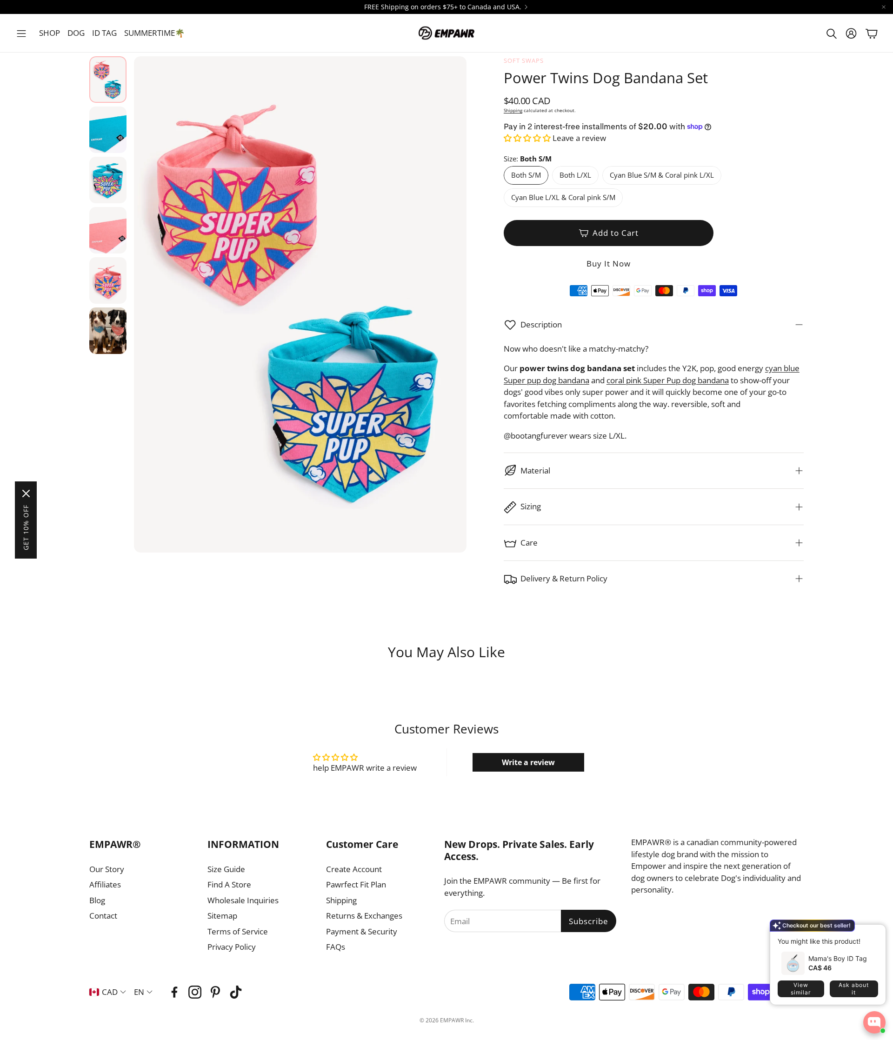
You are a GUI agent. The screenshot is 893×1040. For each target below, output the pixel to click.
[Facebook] (174, 992)
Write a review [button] (528, 762)
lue (794, 368)
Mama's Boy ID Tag (837, 958)
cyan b (776, 368)
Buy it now (608, 263)
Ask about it (854, 988)
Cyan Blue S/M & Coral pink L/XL (662, 175)
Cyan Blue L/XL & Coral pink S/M (563, 197)
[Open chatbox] (874, 1022)
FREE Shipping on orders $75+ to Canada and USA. (442, 7)
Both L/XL (575, 175)
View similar (801, 988)
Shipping (513, 110)
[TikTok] (235, 992)
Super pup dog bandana (546, 380)
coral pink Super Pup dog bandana (667, 380)
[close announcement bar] (884, 7)
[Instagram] (194, 992)
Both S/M (526, 175)
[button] (21, 33)
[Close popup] (871, 934)
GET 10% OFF (25, 527)
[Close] (26, 493)
